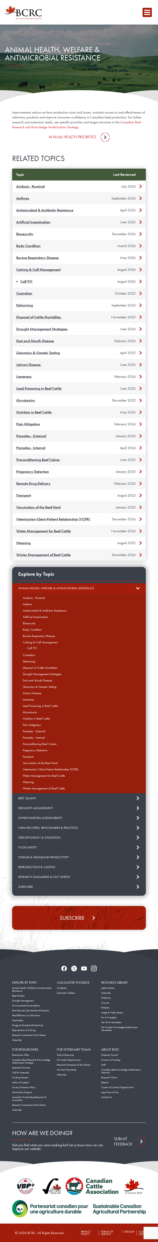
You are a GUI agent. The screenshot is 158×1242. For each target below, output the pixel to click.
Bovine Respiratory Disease (37, 257)
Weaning (23, 542)
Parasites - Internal (30, 447)
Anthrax (22, 198)
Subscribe (72, 917)
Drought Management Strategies (41, 329)
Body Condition (28, 245)
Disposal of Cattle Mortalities (39, 317)
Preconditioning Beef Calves (38, 459)
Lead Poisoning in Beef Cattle (39, 388)
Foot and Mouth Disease (35, 340)
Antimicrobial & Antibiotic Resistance (44, 210)
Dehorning (24, 305)
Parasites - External (31, 436)
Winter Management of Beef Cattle (43, 554)
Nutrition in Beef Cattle (34, 412)
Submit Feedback (123, 1141)
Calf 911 (26, 281)
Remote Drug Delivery (33, 483)
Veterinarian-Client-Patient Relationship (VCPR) (53, 519)
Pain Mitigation (28, 424)
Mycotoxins (25, 400)
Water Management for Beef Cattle (43, 531)
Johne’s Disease (28, 364)
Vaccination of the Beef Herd (38, 507)
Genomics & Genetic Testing (38, 352)
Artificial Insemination (33, 222)
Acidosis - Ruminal (30, 186)
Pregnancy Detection (32, 471)
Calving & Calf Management (38, 269)
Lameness (23, 376)
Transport (23, 495)
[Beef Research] (24, 12)
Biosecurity (24, 234)
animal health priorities (72, 137)
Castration (24, 293)
